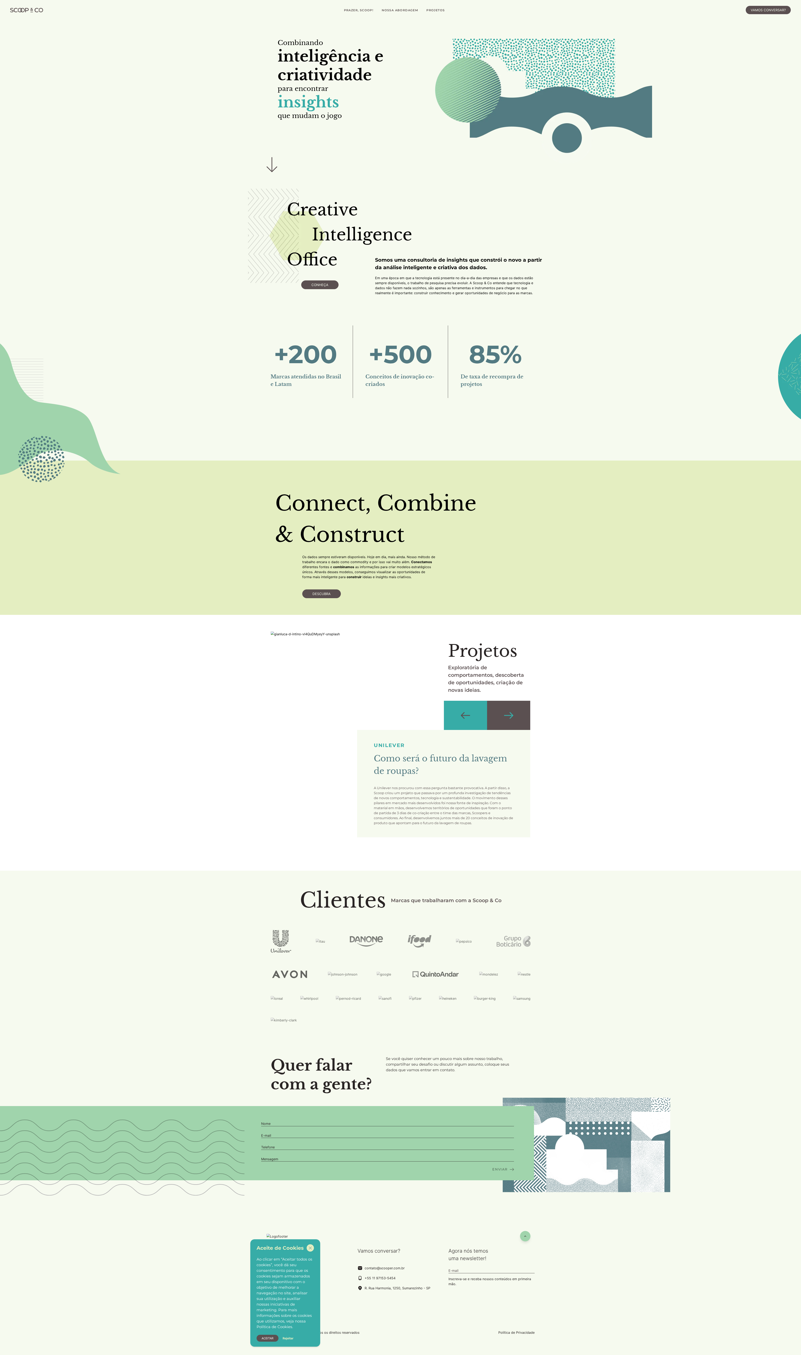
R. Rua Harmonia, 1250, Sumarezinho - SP (397, 1288)
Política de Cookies (274, 1327)
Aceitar (267, 1338)
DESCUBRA (321, 594)
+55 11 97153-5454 (380, 1278)
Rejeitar (288, 1338)
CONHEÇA (319, 285)
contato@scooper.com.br (385, 1268)
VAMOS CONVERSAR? (768, 10)
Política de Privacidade (516, 1332)
